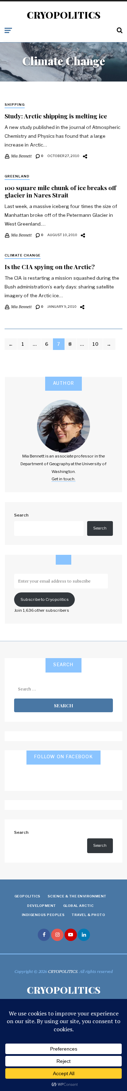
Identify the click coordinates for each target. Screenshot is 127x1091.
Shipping (15, 104)
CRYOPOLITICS (64, 15)
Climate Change (22, 255)
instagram (57, 935)
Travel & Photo (88, 915)
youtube (71, 935)
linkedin (84, 935)
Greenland (17, 176)
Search (21, 515)
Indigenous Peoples (43, 915)
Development (41, 906)
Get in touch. (63, 478)
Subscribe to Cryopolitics (44, 599)
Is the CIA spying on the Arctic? (50, 266)
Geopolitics (27, 896)
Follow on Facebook (63, 756)
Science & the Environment (77, 896)
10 (95, 344)
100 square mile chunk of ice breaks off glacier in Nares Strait (60, 191)
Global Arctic (78, 906)
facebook (44, 935)
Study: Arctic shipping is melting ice (56, 116)
